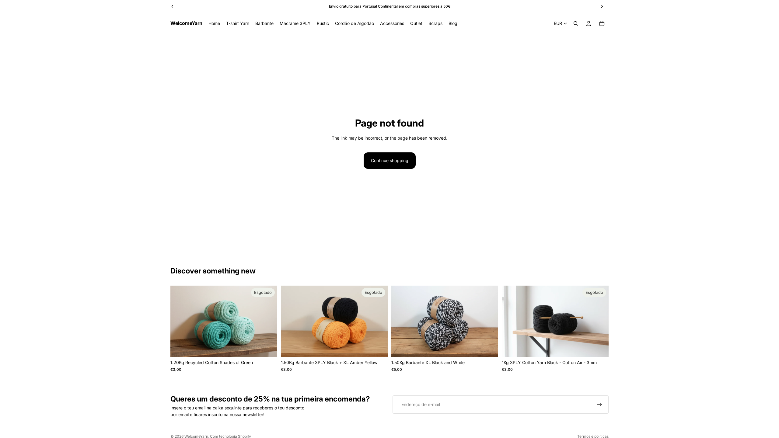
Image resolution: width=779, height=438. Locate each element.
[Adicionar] (488, 347)
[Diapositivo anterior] (179, 321)
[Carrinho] (602, 23)
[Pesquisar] (575, 23)
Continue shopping (389, 160)
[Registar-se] (599, 404)
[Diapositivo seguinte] (268, 321)
